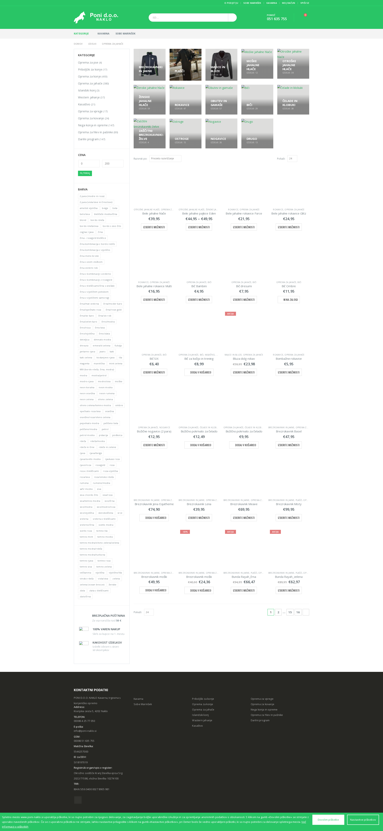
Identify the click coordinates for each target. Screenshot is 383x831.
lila (120, 357)
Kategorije (81, 33)
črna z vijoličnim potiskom (94, 291)
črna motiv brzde (89, 255)
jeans (102, 351)
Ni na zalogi (290, 299)
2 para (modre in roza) (92, 196)
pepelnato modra (89, 423)
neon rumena (107, 393)
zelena (116, 578)
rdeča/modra (97, 441)
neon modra (106, 387)
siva (99, 488)
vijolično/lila (115, 572)
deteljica (84, 339)
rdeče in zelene (107, 447)
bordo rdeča (97, 220)
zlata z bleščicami (99, 590)
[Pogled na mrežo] (303, 158)
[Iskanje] (232, 18)
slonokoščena (105, 512)
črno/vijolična (87, 333)
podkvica (117, 435)
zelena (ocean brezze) (92, 584)
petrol (105, 429)
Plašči (299, 500)
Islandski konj (87, 90)
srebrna (84, 518)
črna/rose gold (114, 309)
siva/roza (108, 494)
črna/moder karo (112, 303)
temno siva (86, 566)
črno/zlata (104, 333)
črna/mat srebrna (89, 303)
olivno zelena (105, 399)
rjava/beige (96, 453)
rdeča (83, 441)
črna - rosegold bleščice (93, 237)
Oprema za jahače (171, 209)
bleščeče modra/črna (105, 214)
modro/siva (104, 381)
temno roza (104, 560)
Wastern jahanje (202, 720)
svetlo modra (106, 524)
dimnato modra (102, 339)
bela (115, 208)
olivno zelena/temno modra (95, 405)
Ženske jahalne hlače (218, 209)
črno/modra (108, 321)
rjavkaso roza (112, 459)
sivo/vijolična (87, 512)
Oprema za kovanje (91, 118)
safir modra (86, 488)
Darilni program (88, 139)
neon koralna (87, 387)
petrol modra (87, 435)
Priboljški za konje (90, 69)
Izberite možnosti (154, 227)
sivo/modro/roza (106, 506)
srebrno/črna (87, 524)
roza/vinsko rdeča (104, 476)
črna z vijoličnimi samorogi (94, 297)
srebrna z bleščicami (104, 518)
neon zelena (87, 399)
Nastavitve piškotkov (363, 819)
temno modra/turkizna (92, 554)
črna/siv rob (104, 315)
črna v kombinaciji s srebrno (95, 273)
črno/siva (100, 327)
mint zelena (115, 363)
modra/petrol (99, 375)
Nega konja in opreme (93, 125)
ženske (112, 584)
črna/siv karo (87, 315)
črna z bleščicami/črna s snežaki (97, 285)
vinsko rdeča (87, 578)
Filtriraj (85, 173)
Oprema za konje (89, 76)
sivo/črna (110, 500)
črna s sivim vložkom (91, 261)
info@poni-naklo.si (85, 731)
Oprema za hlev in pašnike (95, 132)
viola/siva (103, 578)
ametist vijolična (89, 208)
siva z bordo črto (89, 494)
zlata (82, 590)
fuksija (118, 345)
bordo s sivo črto (112, 225)
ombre (119, 405)
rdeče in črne (87, 447)
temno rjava (86, 560)
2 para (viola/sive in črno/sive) (96, 202)
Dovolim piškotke (328, 819)
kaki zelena (86, 357)
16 (298, 612)
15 (290, 612)
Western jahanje (89, 97)
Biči (209, 282)
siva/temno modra (90, 500)
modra (83, 375)
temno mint (86, 536)
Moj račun (288, 2)
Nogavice (164, 427)
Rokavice (233, 209)
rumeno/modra (101, 482)
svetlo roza (86, 530)
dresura (84, 345)
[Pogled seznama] (307, 158)
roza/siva (85, 476)
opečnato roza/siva (90, 411)
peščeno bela (111, 423)
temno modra (105, 536)
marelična (99, 363)
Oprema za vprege (90, 111)
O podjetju (231, 2)
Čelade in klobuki (210, 427)
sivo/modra (86, 506)
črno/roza (85, 327)
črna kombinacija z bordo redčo (97, 243)
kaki (112, 351)
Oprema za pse (88, 62)
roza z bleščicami (89, 470)
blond (83, 220)
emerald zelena (101, 345)
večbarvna (85, 572)
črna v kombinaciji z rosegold (96, 279)
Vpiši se (304, 2)
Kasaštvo (210, 354)
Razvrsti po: (140, 158)
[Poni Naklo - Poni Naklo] (96, 17)
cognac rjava (87, 231)
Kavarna (272, 2)
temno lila (102, 530)
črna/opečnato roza (90, 309)
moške (118, 381)
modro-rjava (87, 381)
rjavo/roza (85, 465)
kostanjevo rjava (106, 357)
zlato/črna (85, 596)
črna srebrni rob (89, 267)
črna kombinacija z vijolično (95, 249)
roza (112, 465)
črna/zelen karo (88, 321)
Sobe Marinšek (252, 2)
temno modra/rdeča (91, 548)
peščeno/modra (88, 429)
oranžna (109, 411)
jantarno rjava (87, 351)
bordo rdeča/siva (89, 225)
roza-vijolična (110, 470)
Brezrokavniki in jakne (281, 427)
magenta (84, 363)
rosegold (100, 465)
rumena (84, 482)
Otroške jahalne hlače (147, 209)
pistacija (103, 435)
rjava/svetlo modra (90, 459)
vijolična (100, 572)
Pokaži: (281, 158)
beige (105, 208)
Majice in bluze (233, 354)
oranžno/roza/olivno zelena (95, 417)
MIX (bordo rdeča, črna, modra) (97, 369)
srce (119, 512)
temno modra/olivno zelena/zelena (99, 542)
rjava (82, 453)
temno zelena (104, 566)
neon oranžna (87, 393)
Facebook (78, 800)
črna (100, 231)
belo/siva (85, 214)
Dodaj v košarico (200, 372)
